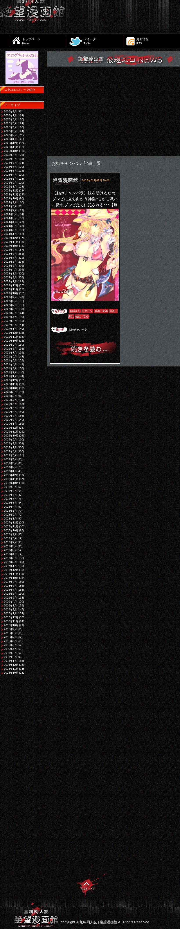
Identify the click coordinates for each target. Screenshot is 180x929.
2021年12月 (11, 332)
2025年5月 (10, 170)
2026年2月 (10, 135)
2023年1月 (10, 281)
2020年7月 (10, 400)
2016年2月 (10, 609)
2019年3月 (10, 463)
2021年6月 (10, 356)
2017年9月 (10, 534)
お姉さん (75, 311)
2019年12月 (11, 427)
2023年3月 (10, 273)
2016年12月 (11, 570)
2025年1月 (10, 186)
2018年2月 (10, 514)
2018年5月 (10, 502)
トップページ (31, 41)
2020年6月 (10, 404)
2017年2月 (10, 562)
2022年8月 (10, 301)
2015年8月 (10, 633)
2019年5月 (10, 455)
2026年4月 (10, 127)
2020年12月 (11, 380)
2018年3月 (10, 510)
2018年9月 (10, 487)
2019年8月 (10, 443)
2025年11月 (11, 147)
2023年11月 (11, 242)
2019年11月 (11, 431)
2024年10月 (11, 198)
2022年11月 (11, 289)
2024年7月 (10, 210)
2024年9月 (10, 202)
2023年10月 (11, 245)
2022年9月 (10, 297)
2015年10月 (11, 625)
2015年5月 (10, 645)
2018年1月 (10, 518)
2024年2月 (10, 230)
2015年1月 (10, 660)
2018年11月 (11, 479)
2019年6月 (10, 451)
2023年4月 (10, 269)
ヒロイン (87, 311)
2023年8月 (10, 253)
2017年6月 (10, 546)
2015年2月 (10, 656)
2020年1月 (10, 423)
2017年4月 (10, 554)
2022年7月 (10, 305)
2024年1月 (10, 234)
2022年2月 (10, 325)
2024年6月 (10, 214)
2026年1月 (10, 139)
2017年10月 (11, 530)
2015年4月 (10, 649)
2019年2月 (10, 467)
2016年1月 (10, 613)
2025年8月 (10, 159)
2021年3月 (10, 368)
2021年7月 (10, 352)
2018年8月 (10, 490)
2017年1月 (10, 566)
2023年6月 (10, 261)
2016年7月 (10, 589)
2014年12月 (11, 664)
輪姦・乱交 (82, 316)
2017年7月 (10, 542)
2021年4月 (10, 364)
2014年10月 (11, 672)
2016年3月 (10, 605)
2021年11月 (11, 336)
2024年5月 (10, 218)
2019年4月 (10, 459)
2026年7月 (10, 115)
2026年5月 (10, 123)
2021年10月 (11, 340)
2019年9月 (10, 439)
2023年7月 (10, 257)
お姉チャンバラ (77, 329)
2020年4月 (10, 411)
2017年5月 (10, 550)
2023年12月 (11, 238)
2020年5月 (10, 407)
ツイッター (91, 41)
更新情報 (142, 41)
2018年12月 (11, 475)
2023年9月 (10, 249)
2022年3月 (10, 321)
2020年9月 (10, 392)
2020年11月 (11, 384)
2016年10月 (11, 577)
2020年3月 (10, 415)
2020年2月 (10, 419)
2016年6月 (10, 593)
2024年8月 (10, 206)
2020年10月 (11, 388)
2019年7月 (10, 447)
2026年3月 (10, 131)
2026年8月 (10, 111)
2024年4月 (10, 222)
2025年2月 (10, 182)
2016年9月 (10, 581)
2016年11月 (11, 573)
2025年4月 (10, 174)
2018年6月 (10, 498)
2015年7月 (10, 637)
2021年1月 (10, 376)
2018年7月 (10, 494)
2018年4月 (10, 506)
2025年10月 (11, 151)
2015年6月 (10, 641)
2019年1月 (10, 471)
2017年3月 (10, 558)
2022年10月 (11, 293)
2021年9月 (10, 344)
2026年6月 (10, 119)
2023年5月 (10, 265)
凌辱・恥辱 (101, 311)
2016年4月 (10, 601)
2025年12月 (11, 143)
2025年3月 (10, 178)
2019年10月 (11, 435)
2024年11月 (11, 194)
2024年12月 (11, 190)
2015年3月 (10, 653)
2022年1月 (10, 328)
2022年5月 (10, 313)
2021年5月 (10, 360)
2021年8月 (10, 348)
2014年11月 (11, 668)
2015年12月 (11, 617)
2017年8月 (10, 538)
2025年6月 (10, 166)
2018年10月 (11, 483)
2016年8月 (10, 585)
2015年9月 (10, 629)
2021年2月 (10, 372)
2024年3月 (10, 226)
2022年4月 (10, 317)
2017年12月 (11, 522)
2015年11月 (11, 621)
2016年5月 (10, 597)
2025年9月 (10, 155)
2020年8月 (10, 396)
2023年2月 (10, 277)
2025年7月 (10, 162)
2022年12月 (11, 285)
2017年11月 (11, 526)
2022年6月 (10, 309)
